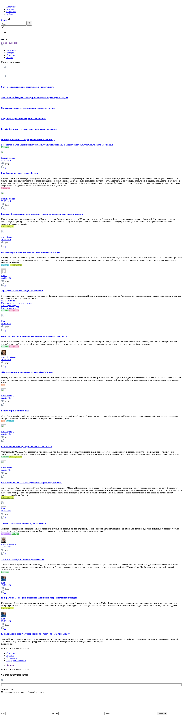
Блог (17, 145)
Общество (70, 145)
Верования (25, 145)
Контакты (10, 665)
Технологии (102, 145)
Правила (10, 656)
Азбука (9, 14)
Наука (62, 145)
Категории (11, 7)
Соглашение (12, 658)
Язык (111, 145)
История (34, 145)
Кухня (50, 145)
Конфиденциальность (16, 660)
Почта (55, 713)
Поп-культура (81, 145)
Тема (107, 713)
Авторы (10, 9)
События (92, 145)
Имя (3, 713)
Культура (42, 145)
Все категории (7, 145)
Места (56, 145)
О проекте (11, 11)
